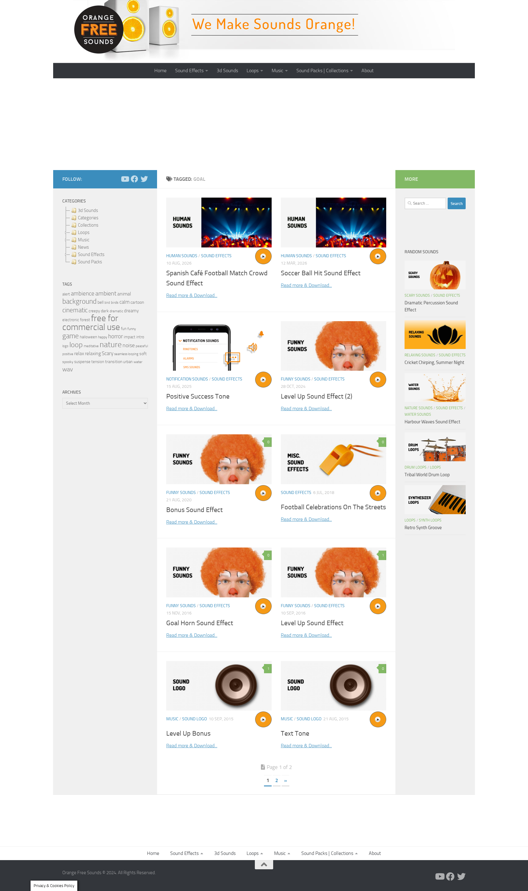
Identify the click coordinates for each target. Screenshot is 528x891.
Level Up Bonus (188, 733)
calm (124, 302)
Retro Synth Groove (423, 527)
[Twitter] (144, 179)
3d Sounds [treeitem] (88, 210)
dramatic (116, 311)
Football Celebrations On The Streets (333, 507)
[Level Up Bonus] (219, 686)
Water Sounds (418, 414)
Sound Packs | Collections (322, 70)
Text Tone (295, 733)
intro (140, 337)
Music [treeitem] (83, 240)
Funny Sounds (295, 379)
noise (129, 345)
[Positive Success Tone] (219, 346)
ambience (82, 293)
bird (107, 303)
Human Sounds (181, 255)
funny (131, 329)
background (79, 301)
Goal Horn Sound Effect (199, 623)
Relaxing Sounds (420, 355)
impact (129, 337)
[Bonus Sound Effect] (219, 459)
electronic (70, 319)
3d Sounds (227, 70)
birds (115, 302)
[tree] (105, 236)
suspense (82, 361)
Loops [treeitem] (84, 232)
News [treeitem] (83, 247)
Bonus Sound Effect (194, 510)
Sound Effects (189, 70)
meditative (91, 346)
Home (160, 70)
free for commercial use (91, 322)
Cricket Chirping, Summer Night (434, 362)
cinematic (75, 310)
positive (67, 354)
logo (65, 346)
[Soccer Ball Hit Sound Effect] (333, 222)
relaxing (93, 353)
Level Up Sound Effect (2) (316, 396)
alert (66, 294)
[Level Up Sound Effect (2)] (333, 346)
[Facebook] (134, 179)
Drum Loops (416, 467)
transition (113, 361)
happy (102, 337)
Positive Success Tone (197, 396)
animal (124, 294)
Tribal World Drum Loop (427, 474)
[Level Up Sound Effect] (333, 572)
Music (277, 70)
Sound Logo (194, 719)
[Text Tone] (333, 686)
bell (100, 302)
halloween (88, 337)
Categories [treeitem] (88, 218)
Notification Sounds (187, 379)
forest (85, 319)
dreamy (131, 311)
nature (111, 344)
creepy (94, 311)
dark (105, 310)
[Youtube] (124, 179)
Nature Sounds (419, 408)
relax (79, 353)
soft (143, 353)
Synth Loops (430, 520)
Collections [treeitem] (88, 225)
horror (115, 336)
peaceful (142, 346)
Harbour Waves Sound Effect (432, 422)
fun (124, 328)
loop (76, 344)
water (138, 362)
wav (67, 369)
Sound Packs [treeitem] (90, 262)
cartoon (137, 302)
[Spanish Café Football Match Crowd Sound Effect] (219, 222)
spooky (67, 362)
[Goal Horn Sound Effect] (219, 572)
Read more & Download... (191, 295)
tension (97, 361)
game (70, 336)
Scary (107, 353)
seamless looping (126, 354)
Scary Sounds (417, 295)
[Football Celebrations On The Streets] (333, 459)
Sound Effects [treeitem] (91, 254)
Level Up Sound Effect (312, 623)
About (367, 70)
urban (128, 361)
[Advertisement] (264, 124)
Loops (252, 70)
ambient (105, 293)
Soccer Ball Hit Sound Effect (321, 273)
